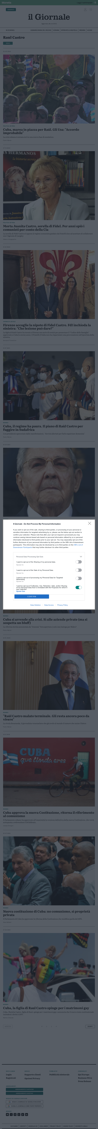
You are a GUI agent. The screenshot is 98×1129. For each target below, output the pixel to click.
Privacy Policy (62, 605)
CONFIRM (31, 596)
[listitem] (49, 556)
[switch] (79, 561)
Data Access (49, 605)
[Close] (90, 524)
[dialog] (49, 564)
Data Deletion (35, 605)
